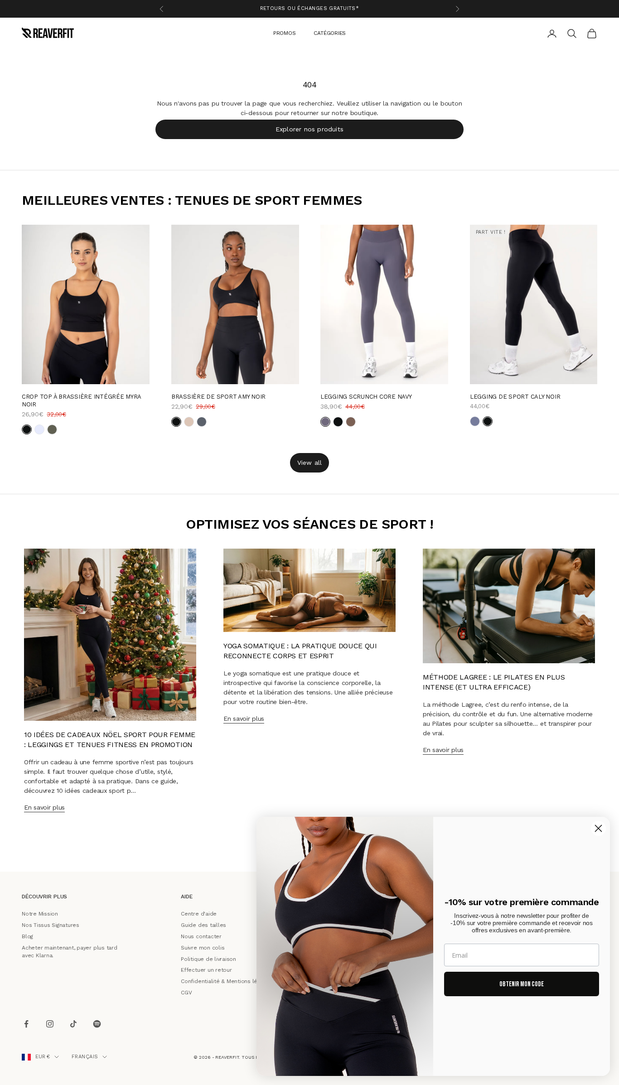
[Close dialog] (598, 828)
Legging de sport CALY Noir (515, 396)
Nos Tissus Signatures (50, 925)
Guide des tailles (203, 925)
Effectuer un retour (206, 970)
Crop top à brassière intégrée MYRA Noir (81, 400)
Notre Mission (40, 914)
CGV (186, 992)
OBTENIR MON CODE (521, 984)
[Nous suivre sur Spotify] (97, 1023)
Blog (27, 936)
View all (309, 462)
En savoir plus (44, 807)
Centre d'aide (199, 914)
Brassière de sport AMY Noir (218, 396)
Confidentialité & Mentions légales (226, 981)
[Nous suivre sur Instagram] (49, 1023)
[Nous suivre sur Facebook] (26, 1023)
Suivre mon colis (202, 947)
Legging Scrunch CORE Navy (366, 396)
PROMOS (284, 32)
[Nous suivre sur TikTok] (73, 1023)
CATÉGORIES (330, 32)
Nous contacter (201, 936)
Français (85, 1057)
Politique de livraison (208, 958)
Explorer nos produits (309, 128)
